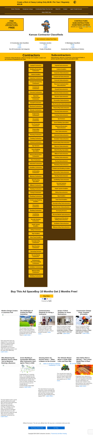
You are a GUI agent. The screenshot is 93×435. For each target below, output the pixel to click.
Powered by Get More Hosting (59, 433)
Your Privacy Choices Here (37, 427)
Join (84, 26)
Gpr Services (35, 145)
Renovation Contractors (35, 206)
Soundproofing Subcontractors (61, 203)
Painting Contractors (36, 189)
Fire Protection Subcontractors (61, 104)
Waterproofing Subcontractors (61, 227)
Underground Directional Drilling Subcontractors (61, 219)
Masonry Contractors (36, 176)
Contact (65, 9)
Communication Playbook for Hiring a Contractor (46, 312)
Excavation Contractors (35, 119)
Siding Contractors (36, 229)
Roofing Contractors (35, 210)
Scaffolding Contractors (35, 214)
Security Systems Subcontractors (61, 184)
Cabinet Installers (36, 74)
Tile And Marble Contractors (36, 255)
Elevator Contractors (36, 110)
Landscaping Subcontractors (61, 142)
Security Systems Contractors (36, 220)
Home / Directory (15, 9)
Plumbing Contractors (36, 196)
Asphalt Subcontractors (61, 65)
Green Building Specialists (36, 150)
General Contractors (35, 142)
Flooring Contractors (36, 134)
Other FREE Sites (46, 12)
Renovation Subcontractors (61, 172)
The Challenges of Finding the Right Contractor (26, 312)
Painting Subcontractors (61, 157)
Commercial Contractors (35, 87)
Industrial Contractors (36, 163)
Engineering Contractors (35, 114)
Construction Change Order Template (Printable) (83, 312)
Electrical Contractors (36, 106)
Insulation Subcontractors (61, 138)
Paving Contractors (35, 192)
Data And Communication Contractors (35, 97)
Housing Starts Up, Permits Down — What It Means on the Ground (47, 359)
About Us (58, 9)
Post (89, 26)
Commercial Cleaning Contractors (36, 82)
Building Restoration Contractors (35, 70)
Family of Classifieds (45, 49)
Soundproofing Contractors (36, 241)
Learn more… (5, 352)
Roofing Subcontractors (61, 176)
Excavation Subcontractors (61, 100)
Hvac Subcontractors (61, 131)
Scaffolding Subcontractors (61, 179)
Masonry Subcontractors (61, 146)
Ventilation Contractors (35, 267)
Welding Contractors (35, 276)
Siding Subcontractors (61, 192)
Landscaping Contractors (35, 171)
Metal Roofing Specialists (36, 180)
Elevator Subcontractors (61, 96)
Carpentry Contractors (36, 78)
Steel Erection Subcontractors (61, 207)
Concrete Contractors (36, 92)
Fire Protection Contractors (36, 125)
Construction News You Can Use (44, 9)
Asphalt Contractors (35, 65)
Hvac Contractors (36, 160)
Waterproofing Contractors (36, 271)
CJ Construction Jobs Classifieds (19, 43)
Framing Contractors (36, 138)
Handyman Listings (28, 9)
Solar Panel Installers (36, 237)
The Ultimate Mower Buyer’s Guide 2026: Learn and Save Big (65, 359)
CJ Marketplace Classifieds (72, 43)
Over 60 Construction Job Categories (19, 49)
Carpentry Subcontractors (61, 72)
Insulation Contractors (36, 167)
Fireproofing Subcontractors (61, 107)
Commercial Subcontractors (61, 76)
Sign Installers (36, 233)
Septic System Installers (36, 225)
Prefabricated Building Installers (36, 200)
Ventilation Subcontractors (61, 223)
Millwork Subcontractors (61, 153)
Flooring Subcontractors (61, 111)
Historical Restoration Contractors (36, 155)
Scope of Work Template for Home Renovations (64, 312)
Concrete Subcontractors (61, 80)
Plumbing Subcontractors (61, 164)
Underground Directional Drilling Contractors (36, 262)
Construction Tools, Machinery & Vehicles (72, 49)
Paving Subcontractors (61, 161)
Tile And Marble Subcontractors (61, 214)
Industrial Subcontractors (61, 135)
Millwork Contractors (35, 185)
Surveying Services (35, 251)
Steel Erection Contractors (36, 246)
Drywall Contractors (35, 102)
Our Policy (56, 427)
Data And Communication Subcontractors (61, 84)
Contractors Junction (45, 43)
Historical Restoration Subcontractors (61, 127)
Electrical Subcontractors (61, 93)
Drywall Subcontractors (61, 89)
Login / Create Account (76, 9)
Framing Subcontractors (61, 115)
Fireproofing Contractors (35, 130)
